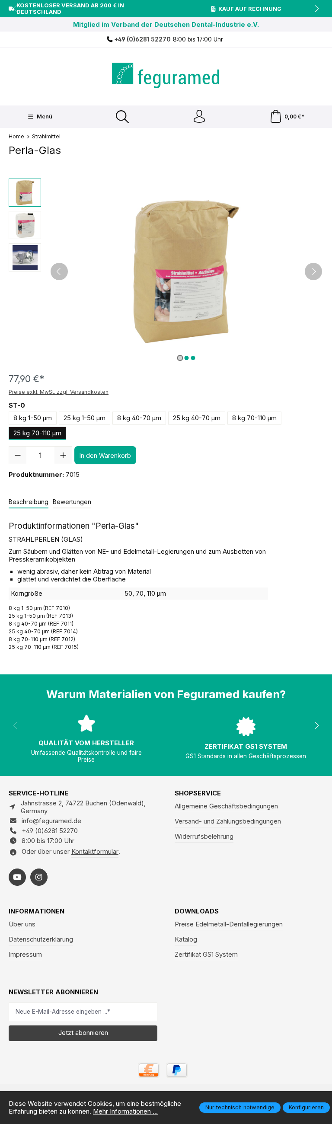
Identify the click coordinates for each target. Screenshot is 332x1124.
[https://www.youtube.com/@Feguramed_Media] (17, 877)
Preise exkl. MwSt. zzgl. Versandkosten (59, 392)
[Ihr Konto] (199, 117)
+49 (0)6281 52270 (142, 39)
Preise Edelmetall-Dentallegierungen (229, 924)
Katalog (186, 939)
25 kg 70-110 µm (37, 433)
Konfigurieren (306, 1107)
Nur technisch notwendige (240, 1107)
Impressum (25, 954)
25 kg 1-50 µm (84, 418)
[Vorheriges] (59, 271)
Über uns (22, 924)
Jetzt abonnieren (83, 1033)
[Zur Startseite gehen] (166, 75)
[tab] (28, 502)
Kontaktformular (94, 852)
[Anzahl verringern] (17, 455)
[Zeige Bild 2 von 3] (186, 358)
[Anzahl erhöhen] (63, 455)
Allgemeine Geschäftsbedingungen (226, 806)
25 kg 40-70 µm (196, 418)
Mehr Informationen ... (125, 1111)
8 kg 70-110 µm (254, 418)
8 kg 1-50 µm (32, 418)
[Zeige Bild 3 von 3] (193, 358)
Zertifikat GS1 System (206, 954)
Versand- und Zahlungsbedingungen (228, 821)
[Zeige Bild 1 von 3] (180, 358)
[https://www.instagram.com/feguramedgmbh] (39, 877)
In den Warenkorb (105, 455)
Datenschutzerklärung (41, 939)
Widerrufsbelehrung (204, 836)
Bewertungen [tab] (72, 501)
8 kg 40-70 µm (139, 418)
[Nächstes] (313, 271)
